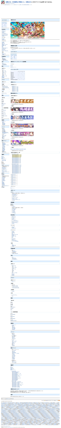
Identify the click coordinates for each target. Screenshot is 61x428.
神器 (24, 403)
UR (12, 269)
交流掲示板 (6, 23)
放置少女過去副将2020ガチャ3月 (7, 413)
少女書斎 (13, 358)
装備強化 (3, 42)
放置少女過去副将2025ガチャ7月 (16, 168)
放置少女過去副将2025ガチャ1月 (16, 173)
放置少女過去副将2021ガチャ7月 (47, 414)
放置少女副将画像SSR (15, 378)
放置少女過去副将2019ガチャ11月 (25, 412)
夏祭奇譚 (4, 419)
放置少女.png (8, 398)
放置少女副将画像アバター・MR (16, 373)
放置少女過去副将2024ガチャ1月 (52, 408)
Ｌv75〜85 (6, 86)
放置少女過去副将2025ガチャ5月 (16, 170)
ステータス (3, 38)
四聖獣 (14, 314)
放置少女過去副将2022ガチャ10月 (19, 416)
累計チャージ (4, 135)
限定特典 (13, 343)
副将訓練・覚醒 (4, 45)
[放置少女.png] (27, 30)
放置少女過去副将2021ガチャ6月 (37, 414)
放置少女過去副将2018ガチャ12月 (34, 411)
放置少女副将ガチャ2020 (28, 418)
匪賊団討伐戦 (14, 245)
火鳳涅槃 (13, 210)
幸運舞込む (3, 148)
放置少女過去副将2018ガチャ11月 (24, 411)
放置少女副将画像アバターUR (16, 376)
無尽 (11, 318)
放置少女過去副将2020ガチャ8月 (56, 413)
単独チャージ (4, 136)
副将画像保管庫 (15, 194)
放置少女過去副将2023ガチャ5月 (30, 417)
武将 (3, 64)
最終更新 (27, 4)
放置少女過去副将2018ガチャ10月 (14, 411)
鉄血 (12, 314)
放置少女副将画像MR (15, 374)
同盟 (2, 53)
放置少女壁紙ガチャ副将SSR (14, 404)
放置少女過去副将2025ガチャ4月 (33, 408)
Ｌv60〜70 (3, 86)
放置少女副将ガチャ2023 (10, 409)
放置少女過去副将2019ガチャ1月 (44, 411)
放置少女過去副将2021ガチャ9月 (8, 415)
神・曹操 (3, 187)
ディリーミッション (14, 295)
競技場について (4, 121)
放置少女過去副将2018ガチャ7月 (43, 410)
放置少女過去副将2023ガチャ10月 (30, 403)
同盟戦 (3, 54)
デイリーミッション (4, 93)
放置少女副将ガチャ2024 (43, 418)
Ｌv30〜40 (13, 285)
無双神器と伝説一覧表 (4, 44)
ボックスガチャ (4, 152)
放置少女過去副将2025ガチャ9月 (12, 407)
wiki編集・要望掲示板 (5, 60)
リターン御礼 (14, 350)
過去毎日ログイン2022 (15, 88)
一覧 (22, 4)
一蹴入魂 (25, 419)
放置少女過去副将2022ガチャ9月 (9, 416)
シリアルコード (15, 197)
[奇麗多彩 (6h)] (22, 117)
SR (12, 271)
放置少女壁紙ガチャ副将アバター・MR (17, 382)
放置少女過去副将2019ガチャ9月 (5, 412)
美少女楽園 (3, 130)
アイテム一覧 (13, 238)
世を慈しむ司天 (14, 208)
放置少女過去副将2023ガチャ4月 (20, 417)
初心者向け (3, 23)
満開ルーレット (14, 361)
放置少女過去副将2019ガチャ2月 (54, 411)
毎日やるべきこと (14, 221)
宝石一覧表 (3, 43)
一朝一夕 (13, 359)
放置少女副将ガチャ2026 (37, 406)
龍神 (12, 320)
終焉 (12, 318)
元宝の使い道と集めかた (5, 35)
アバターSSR (4, 74)
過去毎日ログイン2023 (15, 87)
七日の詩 (3, 142)
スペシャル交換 (4, 135)
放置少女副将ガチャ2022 (20, 418)
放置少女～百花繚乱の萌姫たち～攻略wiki (18, 2)
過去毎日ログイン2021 (25, 409)
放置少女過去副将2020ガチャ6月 (36, 413)
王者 (11, 320)
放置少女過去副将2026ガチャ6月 (16, 159)
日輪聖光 (3, 174)
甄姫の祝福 (13, 336)
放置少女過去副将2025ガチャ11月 (16, 165)
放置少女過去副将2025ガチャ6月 (16, 169)
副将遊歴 (13, 274)
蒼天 (12, 316)
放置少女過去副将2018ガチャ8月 (53, 410)
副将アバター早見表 (14, 272)
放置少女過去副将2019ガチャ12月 (35, 412)
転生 (2, 46)
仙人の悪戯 (3, 149)
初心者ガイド (3, 31)
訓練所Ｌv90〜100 (48, 421)
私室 (5, 423)
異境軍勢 (3, 90)
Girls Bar (13, 337)
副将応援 (3, 77)
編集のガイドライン (49, 407)
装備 (14, 57)
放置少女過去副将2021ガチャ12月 (38, 415)
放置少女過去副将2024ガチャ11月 (23, 408)
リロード (17, 4)
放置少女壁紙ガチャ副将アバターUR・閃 (53, 404)
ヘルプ (30, 4)
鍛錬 (12, 233)
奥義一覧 (3, 76)
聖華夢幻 (3, 182)
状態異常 (13, 227)
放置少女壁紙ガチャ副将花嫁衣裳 (16, 381)
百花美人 (14, 196)
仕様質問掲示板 (14, 251)
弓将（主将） (28, 423)
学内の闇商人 (3, 177)
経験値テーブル (4, 50)
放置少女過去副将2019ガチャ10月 (15, 412)
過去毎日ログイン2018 (15, 91)
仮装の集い (3, 184)
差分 (9, 4)
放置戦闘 (3, 32)
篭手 (3, 103)
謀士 (5, 64)
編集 (5, 4)
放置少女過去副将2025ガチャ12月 (23, 406)
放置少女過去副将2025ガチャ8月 (22, 407)
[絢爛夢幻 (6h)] (22, 109)
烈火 (11, 314)
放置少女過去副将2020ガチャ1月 (45, 412)
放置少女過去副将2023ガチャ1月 (49, 416)
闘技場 (13, 325)
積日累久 (37, 407)
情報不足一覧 (3, 157)
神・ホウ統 (3, 178)
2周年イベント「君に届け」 (16, 353)
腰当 (12, 308)
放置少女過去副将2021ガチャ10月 (18, 415)
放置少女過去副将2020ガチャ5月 (26, 413)
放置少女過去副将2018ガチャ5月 (24, 410)
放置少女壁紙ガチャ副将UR (16, 386)
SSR (13, 270)
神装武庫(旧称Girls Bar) (5, 132)
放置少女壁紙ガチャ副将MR (16, 383)
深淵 (2, 117)
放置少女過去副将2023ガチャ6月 (40, 417)
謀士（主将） (34, 423)
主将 (2, 24)
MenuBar (11, 367)
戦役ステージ (4, 170)
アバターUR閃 (14, 267)
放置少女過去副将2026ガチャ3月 (16, 161)
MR (12, 266)
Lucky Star (3, 129)
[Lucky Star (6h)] (22, 142)
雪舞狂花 (13, 212)
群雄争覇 (13, 329)
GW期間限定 (3, 144)
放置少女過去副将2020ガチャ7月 (46, 413)
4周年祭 (3, 150)
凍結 (7, 4)
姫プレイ (3, 122)
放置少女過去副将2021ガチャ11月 (28, 415)
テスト (47, 409)
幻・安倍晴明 (3, 180)
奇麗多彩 (3, 183)
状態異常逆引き (4, 39)
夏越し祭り (3, 143)
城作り (3, 47)
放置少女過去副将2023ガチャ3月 (11, 417)
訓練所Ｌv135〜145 (20, 403)
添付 (15, 4)
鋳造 (12, 236)
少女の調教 (3, 124)
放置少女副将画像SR (15, 379)
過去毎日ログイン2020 (15, 89)
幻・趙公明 (3, 179)
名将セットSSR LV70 (10, 419)
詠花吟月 (13, 345)
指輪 (2, 103)
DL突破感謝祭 (14, 352)
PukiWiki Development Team (10, 427)
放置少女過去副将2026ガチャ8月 (5, 186)
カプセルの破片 (14, 362)
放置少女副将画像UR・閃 (15, 375)
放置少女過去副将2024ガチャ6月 (41, 409)
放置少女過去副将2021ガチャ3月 (8, 414)
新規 (20, 4)
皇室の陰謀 (3, 123)
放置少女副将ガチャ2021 (36, 418)
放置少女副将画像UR (15, 377)
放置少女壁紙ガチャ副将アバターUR (17, 385)
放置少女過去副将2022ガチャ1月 (48, 415)
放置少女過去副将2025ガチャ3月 (16, 171)
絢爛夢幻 (26, 402)
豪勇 (11, 316)
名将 (13, 316)
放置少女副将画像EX (15, 372)
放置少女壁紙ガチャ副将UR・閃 (16, 384)
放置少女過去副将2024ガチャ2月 (11, 418)
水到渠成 (3, 145)
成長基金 (13, 223)
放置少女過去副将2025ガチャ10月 (16, 166)
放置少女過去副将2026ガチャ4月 (16, 160)
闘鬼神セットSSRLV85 (18, 421)
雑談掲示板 (3, 58)
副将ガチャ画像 (4, 160)
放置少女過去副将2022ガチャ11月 (29, 416)
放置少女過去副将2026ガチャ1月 (13, 406)
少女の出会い (4, 133)
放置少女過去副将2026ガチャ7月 (16, 158)
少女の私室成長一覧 (14, 240)
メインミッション (14, 294)
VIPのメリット (14, 219)
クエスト (3, 25)
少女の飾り (3, 147)
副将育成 (13, 235)
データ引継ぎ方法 (4, 33)
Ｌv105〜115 (7, 87)
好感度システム (4, 48)
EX (2, 181)
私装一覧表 (3, 49)
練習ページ (29, 407)
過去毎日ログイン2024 (15, 86)
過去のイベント (18, 423)
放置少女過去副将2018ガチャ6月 (33, 410)
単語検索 (24, 4)
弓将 (4, 64)
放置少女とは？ (4, 30)
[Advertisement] (30, 11)
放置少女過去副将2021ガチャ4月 (18, 414)
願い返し (33, 419)
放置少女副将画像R (14, 380)
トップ (2, 4)
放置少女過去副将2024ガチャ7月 (54, 409)
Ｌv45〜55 (16, 285)
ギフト (3, 138)
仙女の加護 (3, 146)
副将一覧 (3, 69)
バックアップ (12, 4)
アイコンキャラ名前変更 (5, 34)
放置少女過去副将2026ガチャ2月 (16, 162)
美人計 (3, 134)
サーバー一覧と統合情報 (15, 241)
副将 (14, 56)
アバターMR (4, 70)
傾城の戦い (13, 327)
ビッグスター (3, 175)
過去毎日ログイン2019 (15, 90)
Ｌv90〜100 (3, 87)
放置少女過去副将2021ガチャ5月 (27, 414)
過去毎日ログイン (57, 418)
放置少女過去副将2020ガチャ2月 (55, 412)
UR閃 (3, 72)
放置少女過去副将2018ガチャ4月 (14, 410)
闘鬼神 (14, 318)
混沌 (15, 320)
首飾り (5, 103)
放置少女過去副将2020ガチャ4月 (17, 413)
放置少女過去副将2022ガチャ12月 (39, 416)
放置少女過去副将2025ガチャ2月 (16, 172)
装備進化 (13, 232)
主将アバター (4, 63)
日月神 (14, 320)
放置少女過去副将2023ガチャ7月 (50, 417)
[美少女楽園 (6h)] (22, 125)
